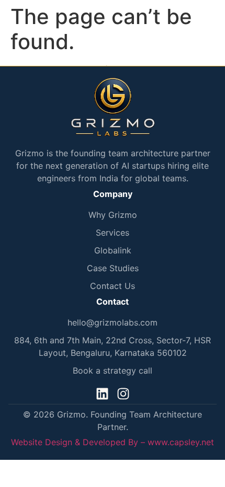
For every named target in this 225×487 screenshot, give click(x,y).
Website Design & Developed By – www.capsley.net (112, 442)
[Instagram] (123, 393)
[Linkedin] (102, 393)
